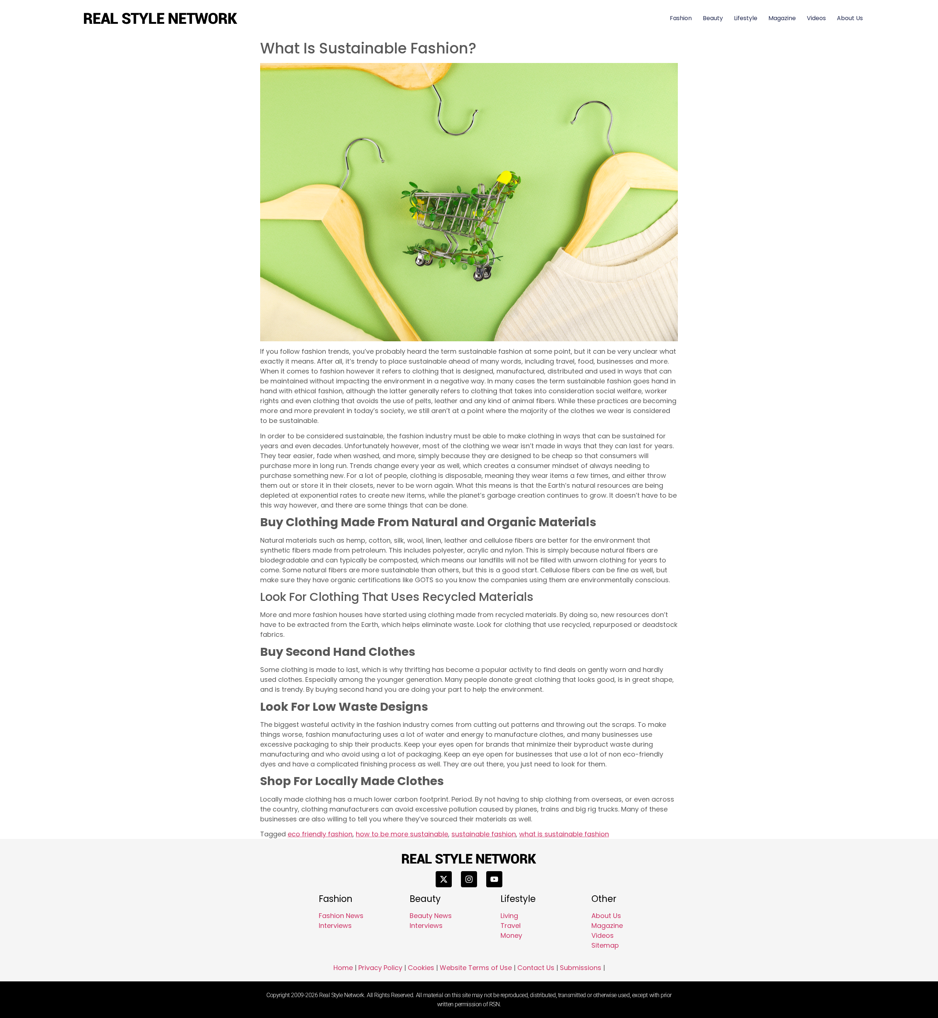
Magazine (782, 18)
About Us (850, 18)
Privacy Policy (380, 967)
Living (509, 915)
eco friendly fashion (320, 834)
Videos (816, 18)
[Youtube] (494, 879)
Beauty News (431, 915)
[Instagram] (469, 879)
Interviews (335, 925)
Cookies (421, 967)
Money (511, 935)
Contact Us (535, 967)
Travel (511, 925)
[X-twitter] (444, 879)
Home (343, 967)
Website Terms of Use (476, 967)
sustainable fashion (483, 834)
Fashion (681, 18)
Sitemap (605, 945)
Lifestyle (745, 18)
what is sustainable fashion (564, 834)
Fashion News (341, 915)
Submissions (580, 967)
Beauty (713, 18)
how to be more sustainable (402, 834)
